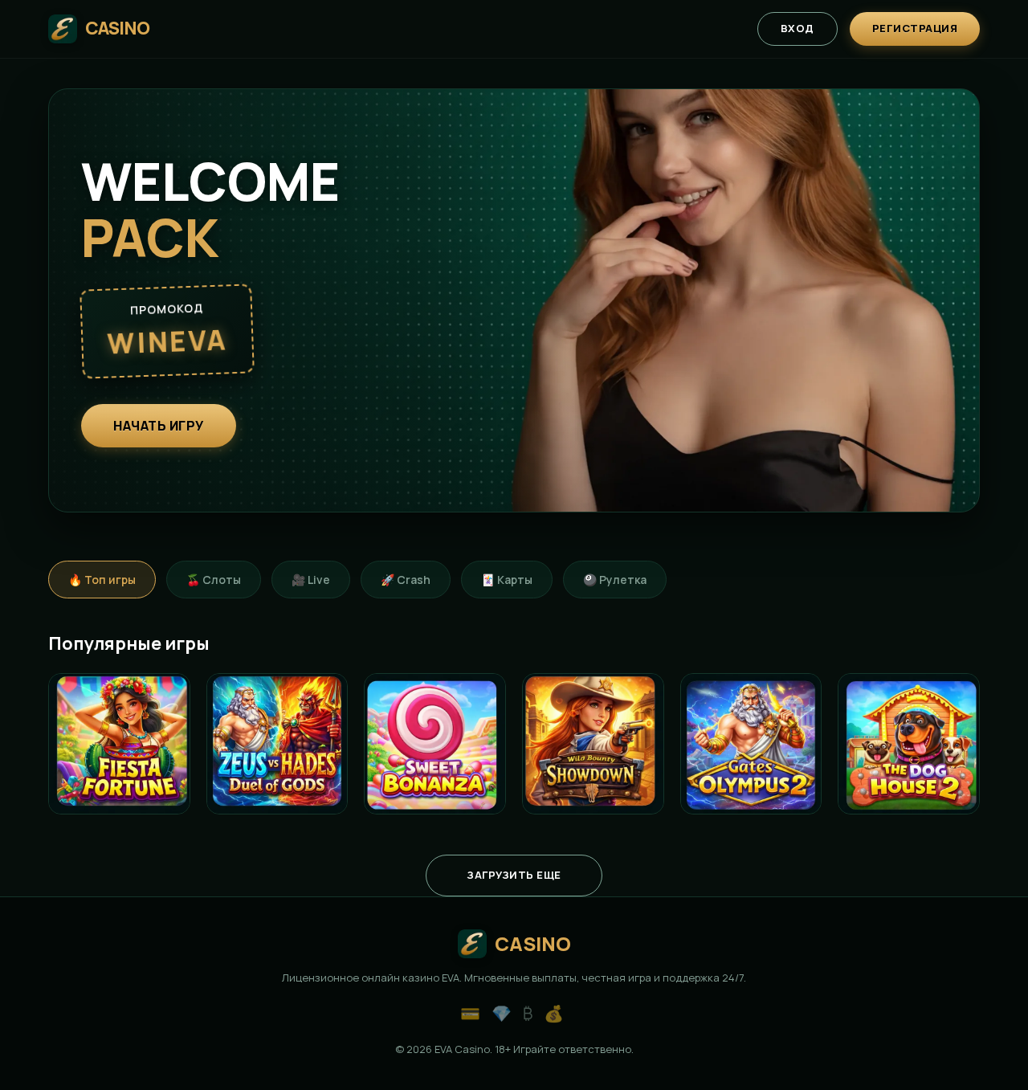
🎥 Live (311, 579)
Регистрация (915, 28)
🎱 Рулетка (615, 579)
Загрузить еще (514, 875)
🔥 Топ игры (102, 579)
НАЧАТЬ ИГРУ (158, 426)
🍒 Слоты (213, 579)
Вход (797, 28)
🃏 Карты (506, 579)
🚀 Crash (405, 579)
